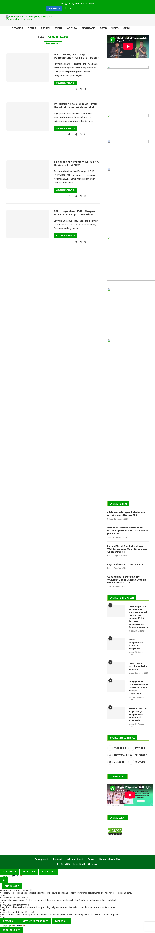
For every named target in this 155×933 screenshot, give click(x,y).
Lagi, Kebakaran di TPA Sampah (125, 564)
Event (59, 28)
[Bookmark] (147, 28)
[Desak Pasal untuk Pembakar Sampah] (116, 668)
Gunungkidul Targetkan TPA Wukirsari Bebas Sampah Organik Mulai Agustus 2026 (126, 579)
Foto (103, 28)
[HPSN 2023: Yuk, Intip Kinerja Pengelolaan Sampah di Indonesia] (116, 713)
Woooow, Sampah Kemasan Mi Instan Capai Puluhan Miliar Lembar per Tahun (127, 530)
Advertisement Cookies (14, 912)
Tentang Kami (41, 859)
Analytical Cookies (11, 905)
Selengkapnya (64, 83)
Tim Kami (57, 859)
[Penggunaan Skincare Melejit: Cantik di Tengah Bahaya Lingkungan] (116, 686)
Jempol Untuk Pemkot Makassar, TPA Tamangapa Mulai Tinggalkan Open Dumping (127, 549)
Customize (9, 871)
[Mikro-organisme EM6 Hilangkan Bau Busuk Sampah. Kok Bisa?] (27, 224)
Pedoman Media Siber (110, 859)
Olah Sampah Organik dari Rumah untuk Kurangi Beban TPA (126, 514)
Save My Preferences (35, 921)
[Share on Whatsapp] (84, 89)
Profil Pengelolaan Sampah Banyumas (136, 644)
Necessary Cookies (12, 890)
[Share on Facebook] (69, 89)
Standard (25, 890)
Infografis (88, 28)
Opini (126, 28)
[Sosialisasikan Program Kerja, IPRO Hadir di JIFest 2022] (27, 174)
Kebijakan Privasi (75, 859)
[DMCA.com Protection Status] (114, 829)
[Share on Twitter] (73, 89)
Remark (24, 898)
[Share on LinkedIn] (80, 89)
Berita (32, 28)
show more (12, 886)
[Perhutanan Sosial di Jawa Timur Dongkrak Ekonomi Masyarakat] (27, 116)
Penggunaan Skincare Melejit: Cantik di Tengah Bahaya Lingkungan (138, 687)
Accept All (48, 871)
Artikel (45, 28)
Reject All (29, 871)
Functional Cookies (11, 898)
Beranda (17, 28)
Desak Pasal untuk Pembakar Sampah (138, 666)
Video (115, 28)
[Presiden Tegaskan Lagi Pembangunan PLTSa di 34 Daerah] (27, 67)
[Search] (141, 28)
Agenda (72, 28)
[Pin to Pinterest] (76, 89)
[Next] (70, 8)
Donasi (91, 859)
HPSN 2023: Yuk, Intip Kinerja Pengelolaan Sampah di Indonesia (138, 714)
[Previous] (65, 8)
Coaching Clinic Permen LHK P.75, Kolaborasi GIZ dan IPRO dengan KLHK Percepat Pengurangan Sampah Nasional (138, 616)
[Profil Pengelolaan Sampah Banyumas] (116, 644)
